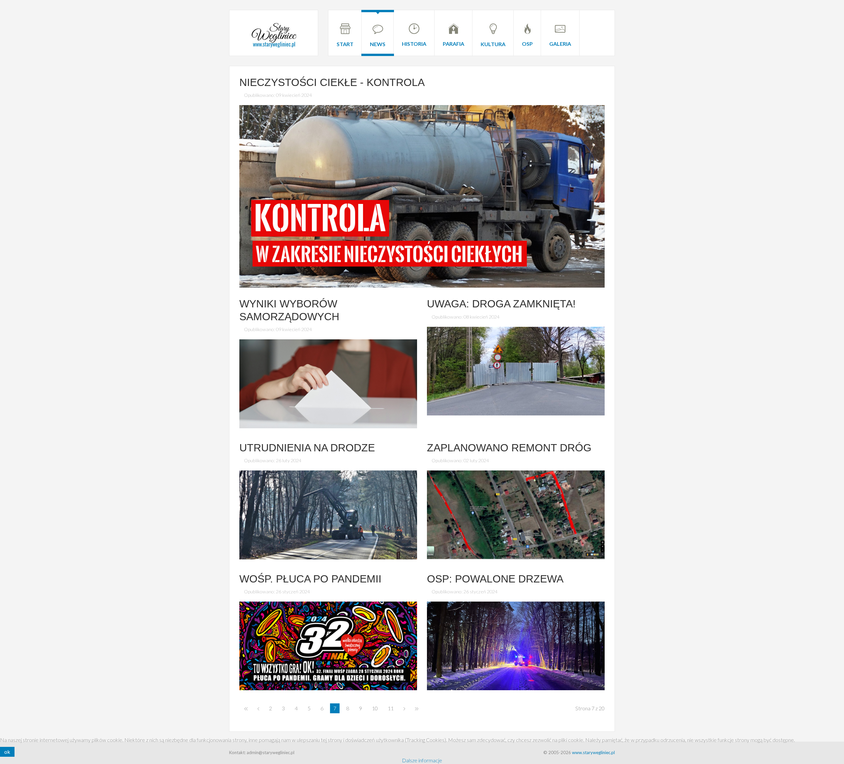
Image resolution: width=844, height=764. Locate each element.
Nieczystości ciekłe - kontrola (332, 82)
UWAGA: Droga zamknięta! (501, 304)
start (246, 708)
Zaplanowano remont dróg (509, 448)
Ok (7, 752)
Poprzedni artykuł (258, 708)
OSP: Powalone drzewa (495, 579)
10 (375, 708)
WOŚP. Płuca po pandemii (310, 579)
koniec (417, 708)
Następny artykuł (404, 708)
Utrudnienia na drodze (307, 448)
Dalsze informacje (422, 760)
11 (391, 708)
